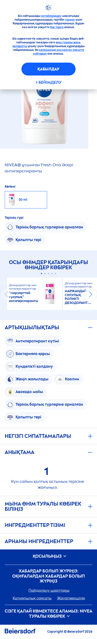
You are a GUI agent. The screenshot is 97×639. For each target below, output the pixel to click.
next (90, 294)
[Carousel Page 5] (55, 273)
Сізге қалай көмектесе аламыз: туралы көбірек (48, 614)
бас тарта (56, 27)
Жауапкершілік (71, 598)
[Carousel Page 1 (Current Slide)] (41, 273)
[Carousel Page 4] (52, 273)
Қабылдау (48, 69)
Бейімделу (50, 82)
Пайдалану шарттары (48, 590)
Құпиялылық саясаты (32, 598)
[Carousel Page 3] (48, 273)
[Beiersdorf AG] (20, 631)
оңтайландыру (51, 16)
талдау (70, 19)
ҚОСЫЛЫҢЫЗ (48, 556)
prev (6, 294)
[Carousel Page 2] (45, 273)
